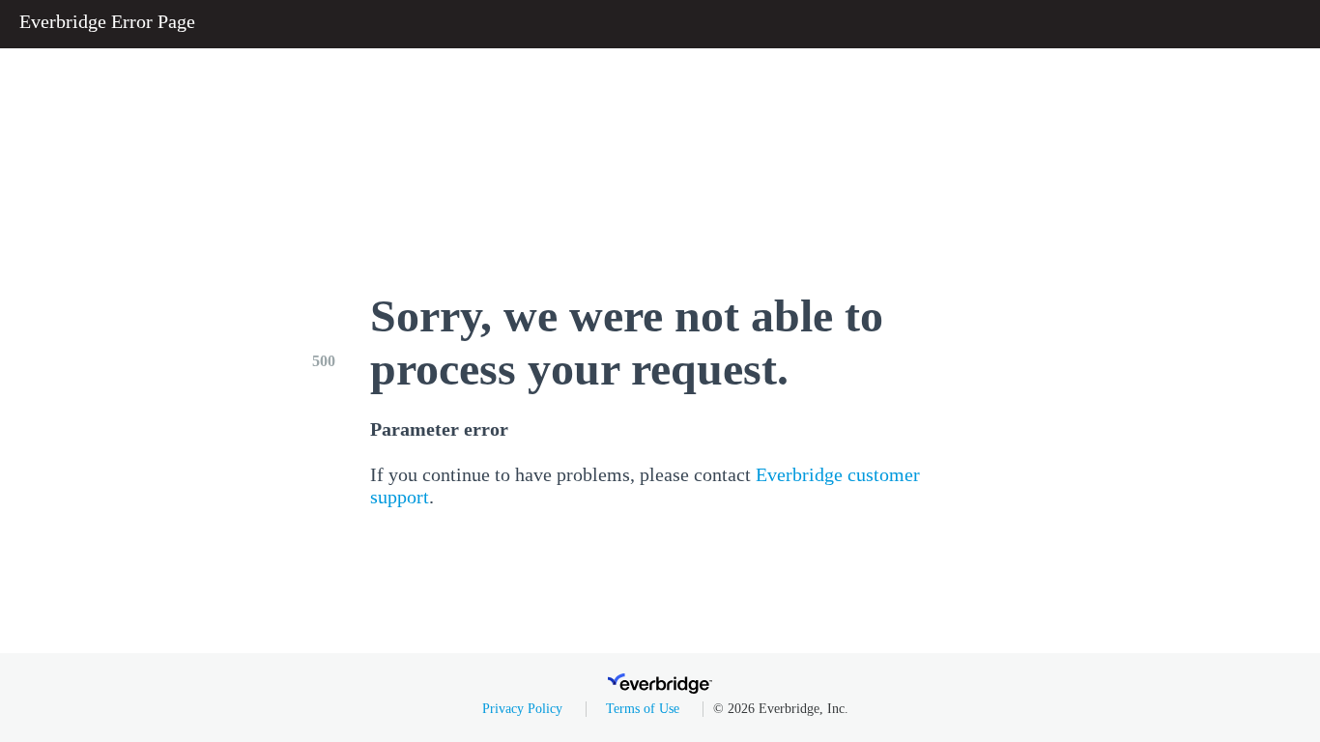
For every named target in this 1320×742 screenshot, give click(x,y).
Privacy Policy (522, 708)
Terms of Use (642, 708)
